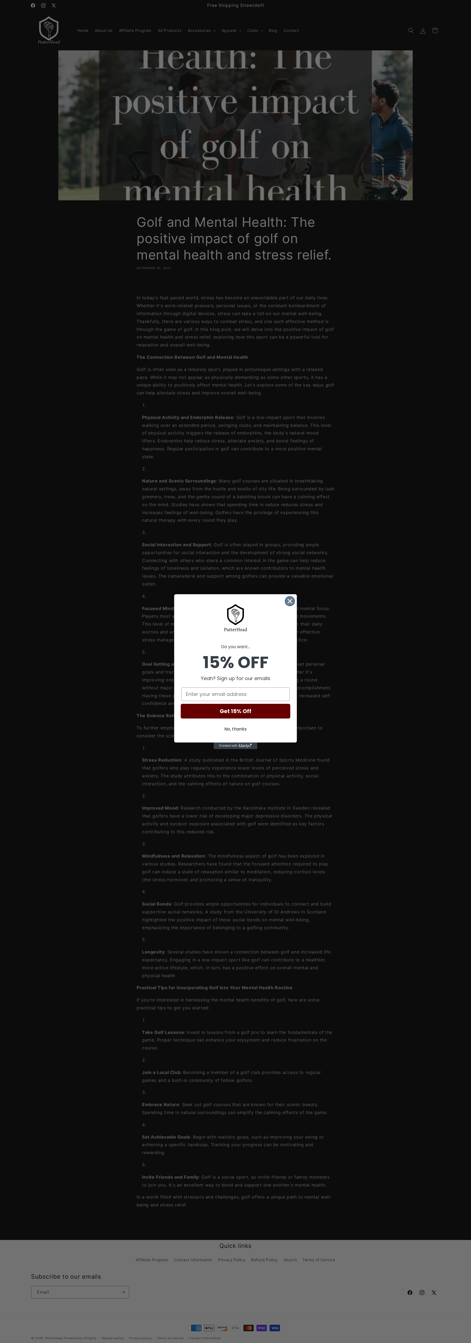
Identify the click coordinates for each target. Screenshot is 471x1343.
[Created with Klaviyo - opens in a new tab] (235, 746)
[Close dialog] (290, 601)
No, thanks (235, 729)
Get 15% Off (235, 711)
